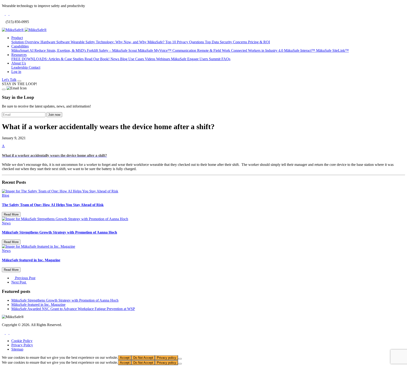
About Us (18, 63)
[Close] (4, 89)
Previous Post (24, 278)
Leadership (20, 67)
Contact (34, 67)
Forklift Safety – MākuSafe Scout (112, 50)
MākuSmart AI (22, 50)
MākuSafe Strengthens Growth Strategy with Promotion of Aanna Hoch (64, 300)
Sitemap (17, 349)
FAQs (225, 59)
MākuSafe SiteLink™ (332, 50)
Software (63, 42)
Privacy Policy (22, 345)
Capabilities (20, 46)
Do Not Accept (143, 357)
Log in (16, 72)
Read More (11, 214)
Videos (150, 59)
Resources (19, 55)
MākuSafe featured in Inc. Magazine (38, 305)
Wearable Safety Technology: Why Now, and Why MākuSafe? (118, 42)
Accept (125, 357)
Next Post (19, 282)
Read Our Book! (97, 59)
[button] (203, 150)
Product (17, 38)
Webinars (163, 59)
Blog (124, 59)
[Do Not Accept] (180, 358)
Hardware (48, 42)
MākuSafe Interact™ (300, 50)
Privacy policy (166, 357)
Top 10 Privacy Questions (185, 42)
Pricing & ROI (259, 42)
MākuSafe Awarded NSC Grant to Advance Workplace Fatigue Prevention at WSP (73, 309)
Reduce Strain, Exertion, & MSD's (60, 50)
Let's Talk (9, 80)
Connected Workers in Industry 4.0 (257, 50)
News (115, 59)
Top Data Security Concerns (226, 42)
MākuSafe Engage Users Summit (196, 59)
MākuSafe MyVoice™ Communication (167, 50)
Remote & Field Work (214, 50)
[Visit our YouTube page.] (10, 333)
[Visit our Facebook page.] (4, 333)
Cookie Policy (22, 341)
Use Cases (136, 59)
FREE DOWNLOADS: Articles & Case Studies (48, 59)
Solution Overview (26, 42)
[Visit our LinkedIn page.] (7, 333)
